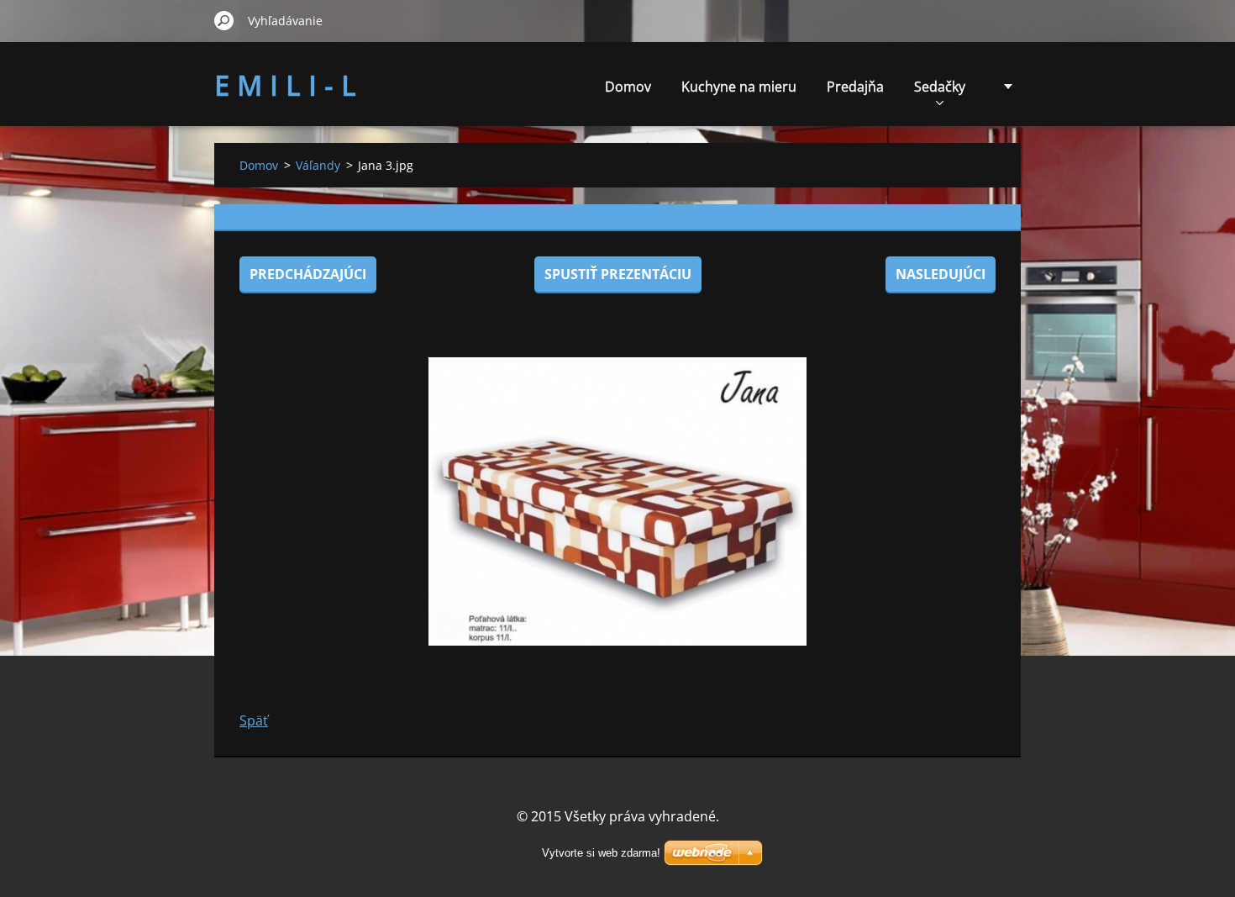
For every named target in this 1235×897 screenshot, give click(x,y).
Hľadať (224, 20)
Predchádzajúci (308, 274)
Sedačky (939, 86)
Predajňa (855, 86)
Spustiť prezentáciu (617, 274)
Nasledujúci (940, 274)
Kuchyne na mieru (738, 86)
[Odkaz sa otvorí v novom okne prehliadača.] (617, 501)
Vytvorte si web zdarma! (601, 853)
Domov (628, 86)
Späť (253, 720)
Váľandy (318, 165)
